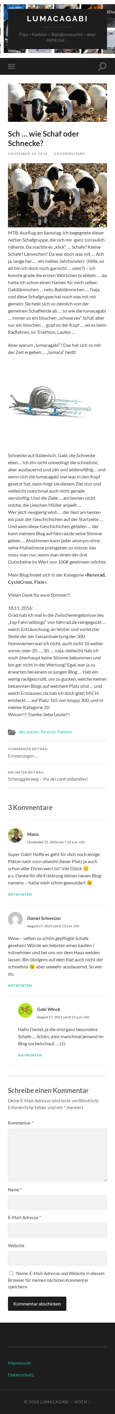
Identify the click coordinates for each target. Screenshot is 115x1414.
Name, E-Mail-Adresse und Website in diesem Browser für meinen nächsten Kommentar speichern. (56, 1280)
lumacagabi (57, 18)
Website (16, 1245)
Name (15, 1189)
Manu (33, 834)
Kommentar (21, 1122)
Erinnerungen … (28, 752)
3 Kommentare (69, 153)
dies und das (29, 731)
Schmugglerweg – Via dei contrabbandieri (48, 776)
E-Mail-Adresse (24, 1217)
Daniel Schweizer (44, 918)
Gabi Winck (48, 1009)
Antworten (20, 894)
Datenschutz (21, 1374)
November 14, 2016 (27, 153)
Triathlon (64, 731)
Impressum (19, 1363)
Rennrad (48, 731)
